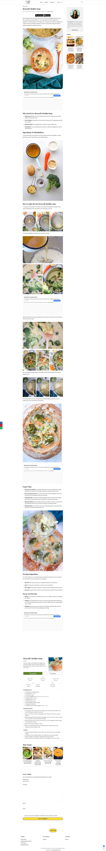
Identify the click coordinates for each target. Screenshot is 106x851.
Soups (26, 6)
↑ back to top (53, 830)
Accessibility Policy (24, 844)
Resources (52, 2)
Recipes (46, 2)
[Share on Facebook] (1, 423)
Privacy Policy (23, 839)
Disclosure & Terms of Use (26, 841)
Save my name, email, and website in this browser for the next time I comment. (40, 815)
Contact (66, 839)
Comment (25, 784)
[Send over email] (1, 428)
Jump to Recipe (40, 15)
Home (24, 6)
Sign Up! (44, 839)
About (41, 2)
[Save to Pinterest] (1, 425)
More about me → (75, 30)
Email (24, 808)
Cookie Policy (23, 843)
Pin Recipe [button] (53, 673)
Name (24, 803)
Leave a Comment (50, 11)
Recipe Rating (25, 779)
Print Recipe (47, 15)
